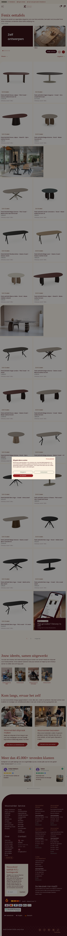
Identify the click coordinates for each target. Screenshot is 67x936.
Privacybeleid (50, 459)
